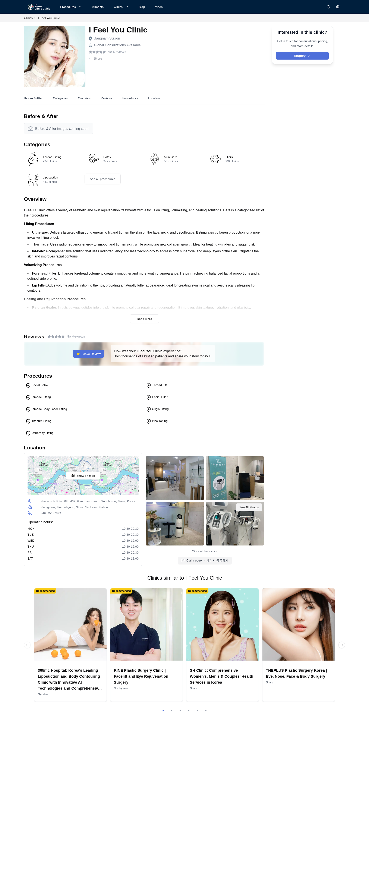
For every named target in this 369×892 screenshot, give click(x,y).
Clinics (118, 7)
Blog (142, 7)
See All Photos (249, 507)
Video (159, 7)
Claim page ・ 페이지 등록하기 (207, 560)
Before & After (33, 98)
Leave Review (91, 353)
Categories (60, 98)
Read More (144, 318)
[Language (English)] (328, 7)
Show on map (85, 475)
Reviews (106, 98)
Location (154, 98)
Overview (84, 98)
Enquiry (300, 55)
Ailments (98, 7)
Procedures (68, 7)
